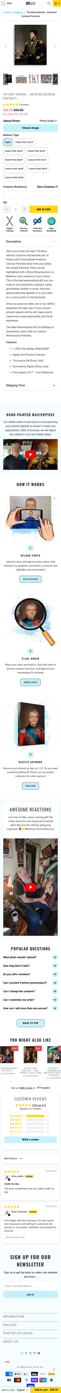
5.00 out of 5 (39, 1105)
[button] (11, 104)
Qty (5, 202)
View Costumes (30, 579)
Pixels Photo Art (34, 1367)
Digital (8, 142)
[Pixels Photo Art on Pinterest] (34, 1353)
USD (7, 1361)
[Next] (55, 46)
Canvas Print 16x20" (14, 168)
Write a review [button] (30, 1139)
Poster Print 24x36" (14, 160)
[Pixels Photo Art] (30, 3)
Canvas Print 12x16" (37, 160)
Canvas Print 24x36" (14, 177)
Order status (30, 682)
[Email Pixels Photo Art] (21, 1353)
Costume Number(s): (15, 186)
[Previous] (6, 46)
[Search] (49, 3)
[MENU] (1, 3)
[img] (11, 1171)
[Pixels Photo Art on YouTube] (39, 1353)
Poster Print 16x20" (14, 151)
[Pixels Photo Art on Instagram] (30, 1353)
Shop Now (31, 785)
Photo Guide (47, 120)
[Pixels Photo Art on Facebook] (26, 1353)
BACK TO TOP (30, 1023)
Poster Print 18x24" (37, 151)
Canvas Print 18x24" (38, 168)
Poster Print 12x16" (24, 142)
